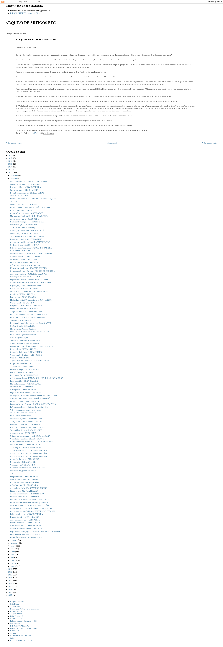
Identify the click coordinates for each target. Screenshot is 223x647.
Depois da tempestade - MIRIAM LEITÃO (26, 537)
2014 (10, 167)
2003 (10, 592)
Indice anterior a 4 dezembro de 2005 (24, 621)
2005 (10, 586)
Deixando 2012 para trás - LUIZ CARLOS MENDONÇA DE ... (34, 198)
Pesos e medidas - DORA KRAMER (24, 381)
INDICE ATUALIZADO (19, 626)
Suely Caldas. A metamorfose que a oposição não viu (29, 331)
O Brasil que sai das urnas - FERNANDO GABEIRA (30, 436)
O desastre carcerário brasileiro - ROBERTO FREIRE (30, 242)
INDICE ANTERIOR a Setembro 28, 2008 (26, 13)
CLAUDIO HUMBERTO (20, 250)
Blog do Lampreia (17, 601)
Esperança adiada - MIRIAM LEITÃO (24, 482)
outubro (14, 540)
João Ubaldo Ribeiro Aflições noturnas (24, 343)
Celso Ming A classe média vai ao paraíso (25, 410)
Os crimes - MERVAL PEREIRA (22, 294)
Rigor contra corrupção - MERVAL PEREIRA (27, 427)
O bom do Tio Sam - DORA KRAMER (25, 444)
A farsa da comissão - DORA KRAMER (25, 265)
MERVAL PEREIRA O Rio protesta (23, 204)
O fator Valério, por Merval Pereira (23, 470)
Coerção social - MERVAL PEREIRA (24, 479)
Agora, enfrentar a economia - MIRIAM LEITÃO (28, 453)
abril (12, 557)
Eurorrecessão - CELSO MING (22, 372)
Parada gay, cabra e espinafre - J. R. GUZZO (26, 401)
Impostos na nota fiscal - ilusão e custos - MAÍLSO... (29, 279)
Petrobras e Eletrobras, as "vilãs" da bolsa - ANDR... (29, 314)
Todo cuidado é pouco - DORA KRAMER (26, 430)
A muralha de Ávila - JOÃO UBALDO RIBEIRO (28, 488)
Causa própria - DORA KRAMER (23, 389)
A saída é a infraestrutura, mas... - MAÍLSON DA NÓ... (31, 398)
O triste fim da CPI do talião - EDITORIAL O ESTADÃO (31, 253)
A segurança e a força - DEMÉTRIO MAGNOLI (28, 274)
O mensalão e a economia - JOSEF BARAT (26, 213)
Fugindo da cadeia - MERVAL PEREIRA (25, 392)
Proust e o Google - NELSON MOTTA (25, 369)
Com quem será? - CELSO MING (23, 465)
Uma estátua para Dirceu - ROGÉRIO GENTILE (28, 268)
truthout (13, 638)
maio (13, 554)
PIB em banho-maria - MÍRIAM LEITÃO (25, 384)
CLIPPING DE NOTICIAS (20, 635)
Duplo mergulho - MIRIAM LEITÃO (24, 375)
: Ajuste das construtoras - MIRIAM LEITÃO (27, 493)
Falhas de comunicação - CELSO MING (25, 496)
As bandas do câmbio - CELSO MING (24, 219)
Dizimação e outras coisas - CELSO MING (26, 239)
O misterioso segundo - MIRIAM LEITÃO (26, 418)
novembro (14, 178)
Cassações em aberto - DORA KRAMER (25, 525)
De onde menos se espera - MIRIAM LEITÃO (27, 193)
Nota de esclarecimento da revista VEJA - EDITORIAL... (31, 282)
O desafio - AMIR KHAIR (20, 357)
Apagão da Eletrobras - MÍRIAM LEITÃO (26, 311)
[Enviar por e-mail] (44, 133)
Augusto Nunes (16, 613)
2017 (10, 158)
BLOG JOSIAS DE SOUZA (21, 640)
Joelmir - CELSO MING (19, 195)
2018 (10, 155)
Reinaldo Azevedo (17, 616)
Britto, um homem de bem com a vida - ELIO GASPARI (31, 323)
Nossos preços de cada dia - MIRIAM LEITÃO (27, 230)
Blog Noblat (14, 630)
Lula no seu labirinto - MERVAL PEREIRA (26, 514)
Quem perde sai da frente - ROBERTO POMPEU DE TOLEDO (34, 395)
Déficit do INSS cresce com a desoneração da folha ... (30, 502)
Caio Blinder (15, 604)
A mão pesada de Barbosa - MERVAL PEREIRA (28, 450)
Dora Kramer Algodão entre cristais (23, 334)
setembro (14, 543)
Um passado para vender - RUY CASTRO (25, 363)
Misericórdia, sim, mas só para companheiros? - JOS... (30, 291)
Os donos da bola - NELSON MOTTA (24, 245)
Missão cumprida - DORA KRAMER (24, 233)
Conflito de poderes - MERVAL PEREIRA (26, 528)
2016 (10, 161)
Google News (15, 623)
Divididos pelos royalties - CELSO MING (25, 424)
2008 (10, 577)
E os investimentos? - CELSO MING (24, 288)
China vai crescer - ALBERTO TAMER (25, 256)
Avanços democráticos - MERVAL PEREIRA (27, 421)
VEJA (12, 473)
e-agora (13, 633)
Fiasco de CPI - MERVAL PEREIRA (24, 491)
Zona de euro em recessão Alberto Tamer (25, 340)
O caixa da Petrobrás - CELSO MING (24, 259)
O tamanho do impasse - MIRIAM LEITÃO (26, 352)
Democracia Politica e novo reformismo (24, 609)
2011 (10, 569)
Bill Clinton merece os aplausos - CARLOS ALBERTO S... (32, 441)
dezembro (14, 175)
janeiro (13, 566)
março (13, 560)
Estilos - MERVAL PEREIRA (21, 210)
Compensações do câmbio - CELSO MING (26, 355)
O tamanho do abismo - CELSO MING (24, 459)
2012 (10, 172)
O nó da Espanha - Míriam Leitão (22, 326)
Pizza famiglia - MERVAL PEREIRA (24, 262)
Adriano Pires (15, 606)
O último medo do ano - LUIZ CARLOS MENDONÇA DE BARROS (36, 378)
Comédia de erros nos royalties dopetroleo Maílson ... (29, 181)
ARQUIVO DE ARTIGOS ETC (31, 22)
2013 (10, 169)
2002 (10, 595)
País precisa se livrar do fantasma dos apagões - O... (29, 407)
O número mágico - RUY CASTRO (23, 224)
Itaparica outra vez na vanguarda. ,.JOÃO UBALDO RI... (31, 207)
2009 (10, 575)
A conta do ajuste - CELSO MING (23, 433)
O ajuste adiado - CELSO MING (22, 303)
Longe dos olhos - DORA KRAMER (24, 476)
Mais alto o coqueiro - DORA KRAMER (25, 184)
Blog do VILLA (16, 611)
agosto (13, 546)
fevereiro (14, 563)
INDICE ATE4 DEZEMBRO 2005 (23, 628)
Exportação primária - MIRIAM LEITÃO (25, 285)
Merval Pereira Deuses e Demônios (23, 329)
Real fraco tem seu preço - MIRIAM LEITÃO (27, 221)
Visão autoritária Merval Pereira (22, 366)
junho (13, 551)
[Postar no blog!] (46, 133)
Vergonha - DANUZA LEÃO (21, 320)
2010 (10, 572)
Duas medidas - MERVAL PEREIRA (24, 349)
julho (13, 548)
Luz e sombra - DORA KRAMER (23, 297)
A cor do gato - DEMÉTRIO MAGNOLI (25, 447)
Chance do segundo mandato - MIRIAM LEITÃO (28, 467)
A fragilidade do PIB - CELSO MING (24, 485)
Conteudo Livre (16, 618)
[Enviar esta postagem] (41, 133)
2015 (10, 164)
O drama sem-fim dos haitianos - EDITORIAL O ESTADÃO (33, 511)
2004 (10, 589)
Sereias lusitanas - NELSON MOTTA (24, 190)
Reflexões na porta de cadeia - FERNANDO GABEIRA (31, 248)
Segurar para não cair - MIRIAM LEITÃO (25, 276)
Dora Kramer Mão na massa (20, 415)
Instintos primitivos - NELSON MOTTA (25, 522)
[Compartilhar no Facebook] (51, 133)
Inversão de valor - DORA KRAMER (24, 308)
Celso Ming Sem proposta (19, 337)
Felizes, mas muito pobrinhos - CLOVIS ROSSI (28, 317)
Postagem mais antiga (209, 143)
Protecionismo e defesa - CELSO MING (25, 534)
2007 (10, 580)
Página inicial (112, 143)
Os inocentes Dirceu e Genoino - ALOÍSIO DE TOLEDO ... (32, 271)
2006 (10, 583)
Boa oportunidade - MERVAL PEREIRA (25, 187)
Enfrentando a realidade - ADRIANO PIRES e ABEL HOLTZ (33, 346)
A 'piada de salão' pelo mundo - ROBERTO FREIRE (29, 360)
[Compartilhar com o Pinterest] (53, 133)
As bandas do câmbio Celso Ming (22, 227)
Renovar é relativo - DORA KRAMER (24, 517)
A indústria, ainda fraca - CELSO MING (25, 520)
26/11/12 (13, 201)
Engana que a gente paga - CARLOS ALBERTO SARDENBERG (35, 531)
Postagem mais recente (14, 143)
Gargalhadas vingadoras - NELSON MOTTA (27, 439)
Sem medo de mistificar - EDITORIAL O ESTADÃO (30, 499)
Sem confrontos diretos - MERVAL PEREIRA (27, 236)
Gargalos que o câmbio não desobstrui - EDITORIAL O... (31, 508)
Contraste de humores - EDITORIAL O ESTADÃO (29, 505)
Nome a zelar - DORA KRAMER (23, 462)
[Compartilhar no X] (48, 133)
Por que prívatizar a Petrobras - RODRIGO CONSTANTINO (33, 404)
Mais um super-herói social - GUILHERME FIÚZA (29, 216)
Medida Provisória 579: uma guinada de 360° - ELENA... (31, 300)
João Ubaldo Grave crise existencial (23, 412)
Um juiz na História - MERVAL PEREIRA (26, 305)
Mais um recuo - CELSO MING (22, 386)
